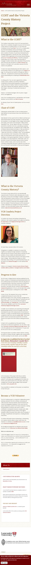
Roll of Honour (22, 62)
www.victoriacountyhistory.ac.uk (13, 208)
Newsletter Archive (7, 481)
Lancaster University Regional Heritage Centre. (15, 326)
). (27, 428)
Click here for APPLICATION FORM (18, 428)
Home (2, 10)
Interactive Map (5, 302)
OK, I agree (4, 562)
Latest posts (6, 469)
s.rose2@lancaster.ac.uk (18, 421)
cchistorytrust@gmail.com (10, 423)
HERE (21, 315)
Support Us (27, 70)
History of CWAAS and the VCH (10, 506)
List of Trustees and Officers (10, 57)
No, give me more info (11, 560)
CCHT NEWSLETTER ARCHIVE (11, 476)
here (2, 104)
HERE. (26, 336)
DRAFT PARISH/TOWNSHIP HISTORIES (14, 487)
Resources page (13, 261)
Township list (14, 302)
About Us (6, 465)
